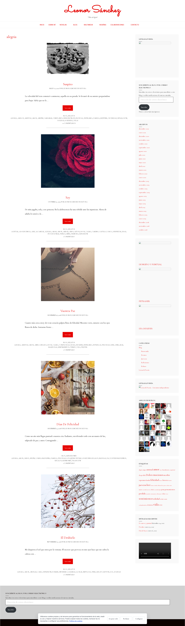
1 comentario (69, 237)
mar (121, 345)
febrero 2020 (143, 174)
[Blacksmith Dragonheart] (168, 416)
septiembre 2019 (144, 192)
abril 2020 (142, 166)
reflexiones (159, 494)
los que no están (73, 458)
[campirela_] (146, 411)
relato (100, 572)
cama (39, 572)
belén (32, 458)
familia (96, 118)
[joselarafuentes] (141, 433)
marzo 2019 (142, 211)
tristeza (150, 505)
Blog (65, 116)
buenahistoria (165, 470)
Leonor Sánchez (92, 10)
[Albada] (152, 433)
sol (111, 572)
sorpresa (69, 120)
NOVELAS (63, 25)
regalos (58, 461)
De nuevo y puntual (150, 264)
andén (40, 118)
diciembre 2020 (144, 136)
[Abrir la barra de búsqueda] (144, 25)
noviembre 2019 (144, 185)
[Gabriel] (163, 444)
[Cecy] (146, 405)
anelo (37, 345)
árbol (26, 458)
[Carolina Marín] (141, 427)
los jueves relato (165, 485)
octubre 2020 (143, 144)
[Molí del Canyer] (163, 427)
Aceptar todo (113, 619)
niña (68, 234)
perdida (142, 493)
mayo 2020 (142, 162)
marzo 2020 (142, 170)
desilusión (67, 118)
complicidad (64, 345)
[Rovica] (141, 411)
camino (95, 232)
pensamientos (170, 489)
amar (54, 232)
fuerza (63, 234)
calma (88, 232)
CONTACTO (135, 25)
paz (108, 458)
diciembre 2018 (144, 222)
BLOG (75, 25)
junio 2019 (142, 200)
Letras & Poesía (144, 370)
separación (122, 118)
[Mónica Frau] (163, 405)
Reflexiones (71, 456)
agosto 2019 (143, 196)
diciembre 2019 (144, 181)
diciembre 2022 (144, 129)
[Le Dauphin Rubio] (163, 433)
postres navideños (118, 458)
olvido (152, 490)
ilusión (170, 480)
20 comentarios (69, 123)
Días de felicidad (68, 424)
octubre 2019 (143, 189)
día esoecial (78, 118)
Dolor (149, 475)
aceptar (14, 232)
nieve (85, 572)
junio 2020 (142, 159)
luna (117, 345)
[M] (157, 444)
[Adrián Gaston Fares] (157, 416)
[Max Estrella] (157, 438)
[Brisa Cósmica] (146, 427)
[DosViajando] (152, 411)
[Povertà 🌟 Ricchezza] (168, 427)
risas (167, 494)
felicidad (106, 345)
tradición (76, 461)
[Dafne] (146, 438)
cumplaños (58, 118)
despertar (117, 232)
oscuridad (112, 118)
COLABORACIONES (117, 25)
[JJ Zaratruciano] (141, 449)
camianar (48, 118)
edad (124, 232)
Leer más (69, 107)
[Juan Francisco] (141, 444)
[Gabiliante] (141, 416)
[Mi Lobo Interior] (152, 444)
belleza (43, 345)
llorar (79, 572)
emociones (157, 475)
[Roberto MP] (157, 411)
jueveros (142, 485)
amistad (28, 118)
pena (94, 572)
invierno (63, 572)
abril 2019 (142, 207)
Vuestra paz (67, 311)
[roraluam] (157, 433)
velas (76, 120)
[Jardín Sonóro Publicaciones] (163, 422)
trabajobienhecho (143, 505)
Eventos (143, 355)
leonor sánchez (154, 485)
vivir (160, 505)
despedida (142, 475)
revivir (106, 572)
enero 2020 (142, 177)
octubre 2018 (143, 230)
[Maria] (163, 438)
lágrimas (71, 572)
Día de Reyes (145, 328)
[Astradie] (146, 444)
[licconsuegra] (152, 438)
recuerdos (148, 494)
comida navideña (42, 458)
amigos (21, 118)
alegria (13, 118)
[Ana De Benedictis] (152, 422)
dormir (55, 572)
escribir (79, 345)
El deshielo (68, 538)
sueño (165, 499)
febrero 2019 (143, 215)
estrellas (97, 345)
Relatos (71, 116)
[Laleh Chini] (141, 405)
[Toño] (163, 411)
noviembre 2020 (144, 140)
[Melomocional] (146, 449)
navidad (102, 458)
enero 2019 (142, 219)
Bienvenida (144, 351)
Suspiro (68, 84)
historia (165, 480)
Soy (68, 198)
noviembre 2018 (144, 226)
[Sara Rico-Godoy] (152, 427)
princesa (75, 234)
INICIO (42, 25)
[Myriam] (141, 438)
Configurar (139, 619)
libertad (160, 485)
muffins (103, 118)
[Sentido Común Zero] (168, 405)
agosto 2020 (143, 151)
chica (109, 232)
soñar (162, 499)
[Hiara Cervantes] (157, 405)
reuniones (66, 461)
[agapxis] (168, 433)
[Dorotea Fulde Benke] (168, 422)
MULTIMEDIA (88, 25)
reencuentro (153, 494)
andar (66, 232)
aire (33, 232)
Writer (84, 347)
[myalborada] (157, 422)
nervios (148, 489)
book (83, 232)
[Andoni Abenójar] (146, 422)
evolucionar (53, 234)
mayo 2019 (142, 204)
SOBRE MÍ (51, 25)
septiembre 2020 (144, 148)
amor (34, 118)
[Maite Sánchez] (163, 416)
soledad (60, 120)
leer (112, 345)
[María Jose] (141, 422)
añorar (33, 572)
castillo (103, 232)
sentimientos (63, 347)
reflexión (83, 234)
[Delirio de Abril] (168, 411)
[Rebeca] (152, 405)
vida (79, 347)
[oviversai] (146, 433)
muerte (140, 490)
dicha (72, 345)
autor (77, 232)
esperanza (88, 118)
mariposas (52, 347)
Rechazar (126, 619)
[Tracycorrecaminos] (157, 427)
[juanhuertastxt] (168, 444)
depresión (47, 572)
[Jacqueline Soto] (152, 416)
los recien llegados (89, 458)
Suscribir (144, 107)
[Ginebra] (146, 416)
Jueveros (144, 359)
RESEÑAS (102, 25)
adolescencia (25, 232)
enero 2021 (142, 133)
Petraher (144, 301)
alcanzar (40, 232)
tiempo (73, 347)
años (71, 232)
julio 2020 (142, 155)
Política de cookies (75, 621)
